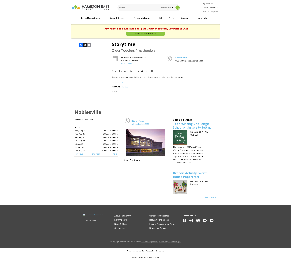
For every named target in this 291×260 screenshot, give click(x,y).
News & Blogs (120, 224)
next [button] (115, 154)
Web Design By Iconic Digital (170, 242)
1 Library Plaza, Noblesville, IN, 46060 (140, 122)
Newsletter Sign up (158, 228)
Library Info (203, 18)
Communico (160, 251)
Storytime (125, 87)
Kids (161, 18)
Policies (155, 242)
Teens (171, 18)
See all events (211, 197)
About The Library (122, 216)
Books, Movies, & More (91, 18)
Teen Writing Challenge (192, 125)
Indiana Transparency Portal (162, 224)
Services (185, 18)
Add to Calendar (127, 63)
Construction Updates (159, 216)
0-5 (123, 83)
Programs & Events (142, 18)
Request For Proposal (159, 220)
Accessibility (146, 242)
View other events (145, 34)
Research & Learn (117, 18)
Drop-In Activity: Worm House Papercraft (190, 175)
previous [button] (79, 154)
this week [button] (96, 154)
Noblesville (181, 57)
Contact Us (119, 228)
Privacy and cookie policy (135, 251)
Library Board (120, 220)
